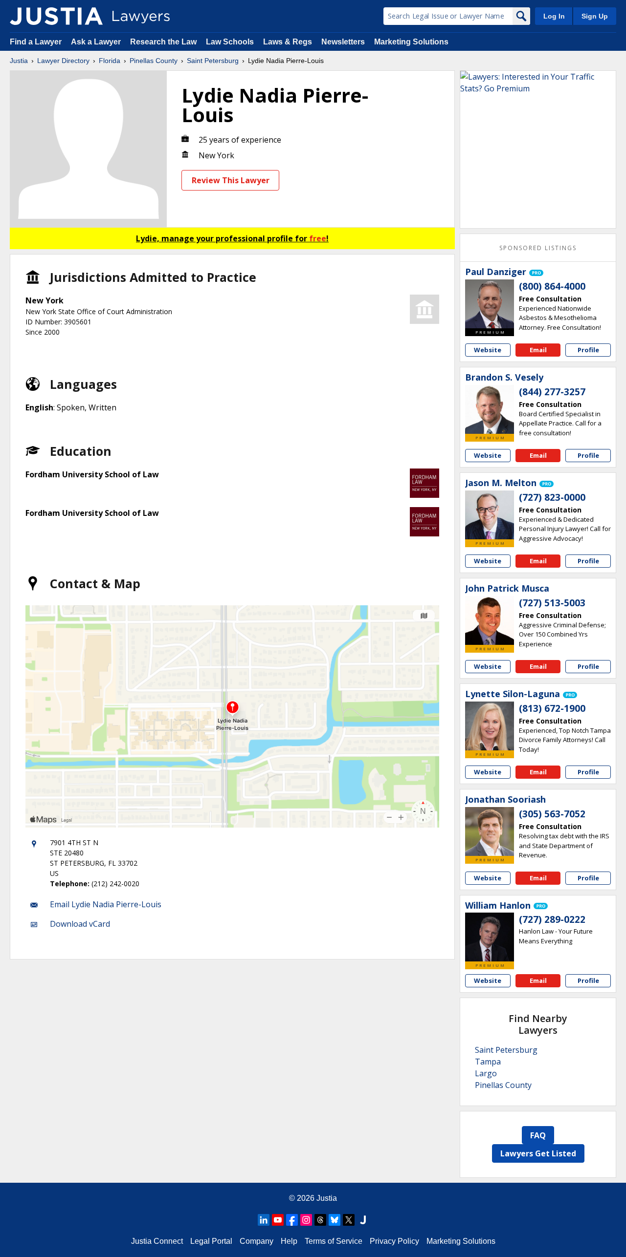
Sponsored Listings (538, 248)
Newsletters (343, 42)
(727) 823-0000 (552, 497)
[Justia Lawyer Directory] (56, 16)
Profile (588, 349)
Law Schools (230, 42)
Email (538, 349)
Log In (554, 16)
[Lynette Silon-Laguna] (489, 726)
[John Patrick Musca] (489, 620)
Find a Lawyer (36, 42)
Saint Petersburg (213, 60)
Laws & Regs (287, 42)
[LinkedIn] (263, 1220)
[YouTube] (278, 1220)
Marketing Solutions (411, 42)
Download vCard (80, 923)
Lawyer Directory (63, 60)
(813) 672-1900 (552, 708)
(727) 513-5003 (552, 603)
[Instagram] (306, 1220)
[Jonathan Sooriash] (489, 831)
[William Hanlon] (489, 937)
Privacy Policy (394, 1241)
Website (487, 349)
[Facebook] (292, 1220)
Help (289, 1241)
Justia (19, 60)
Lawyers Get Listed (538, 1153)
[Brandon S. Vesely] (489, 409)
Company (256, 1241)
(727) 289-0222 (552, 919)
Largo (486, 1073)
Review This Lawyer (230, 180)
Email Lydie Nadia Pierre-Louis (105, 904)
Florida (109, 60)
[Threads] (320, 1220)
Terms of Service (333, 1241)
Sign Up (594, 16)
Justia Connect (157, 1241)
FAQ (538, 1135)
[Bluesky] (334, 1220)
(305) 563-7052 (552, 814)
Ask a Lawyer (97, 42)
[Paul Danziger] (489, 303)
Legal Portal (211, 1241)
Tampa (488, 1061)
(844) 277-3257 (552, 391)
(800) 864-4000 (552, 286)
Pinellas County (154, 60)
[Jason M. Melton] (489, 514)
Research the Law (163, 42)
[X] (349, 1220)
